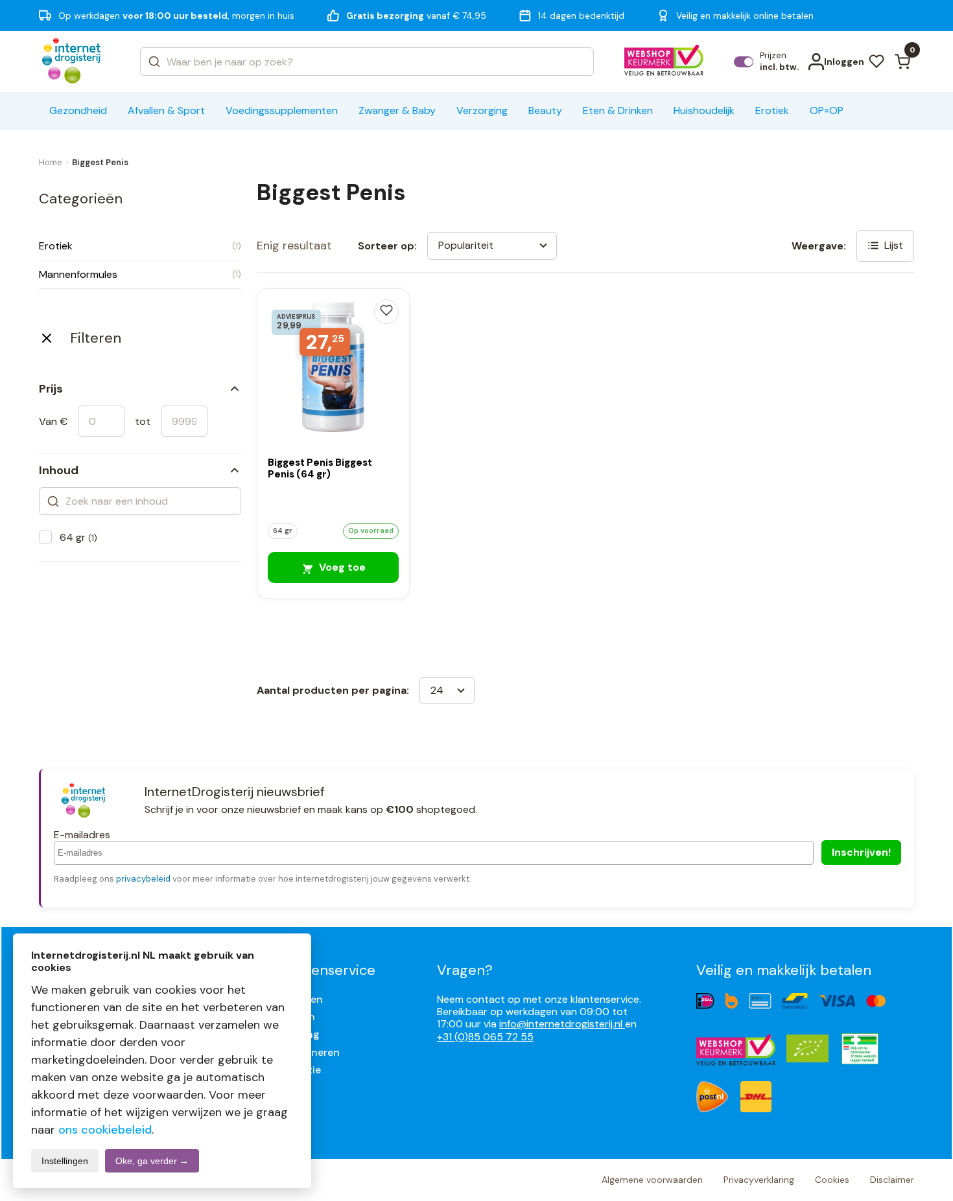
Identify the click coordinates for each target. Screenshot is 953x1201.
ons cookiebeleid (105, 1130)
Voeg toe (341, 567)
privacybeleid (143, 878)
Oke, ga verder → (152, 1161)
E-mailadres (82, 834)
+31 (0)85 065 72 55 (485, 1037)
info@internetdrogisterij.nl (562, 1024)
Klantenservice (326, 970)
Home (50, 162)
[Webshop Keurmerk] (664, 61)
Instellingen (64, 1161)
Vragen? (465, 970)
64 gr (78, 537)
